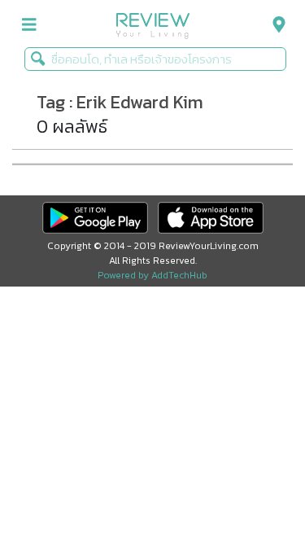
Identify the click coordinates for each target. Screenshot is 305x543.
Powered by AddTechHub (152, 275)
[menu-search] (275, 25)
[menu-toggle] (29, 25)
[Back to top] (252, 490)
